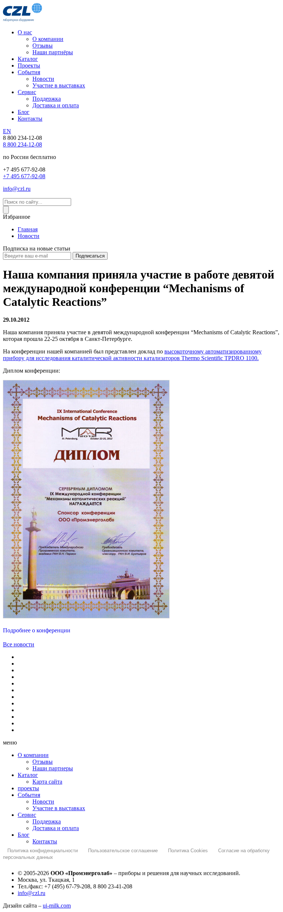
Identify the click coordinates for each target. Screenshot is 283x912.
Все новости (18, 644)
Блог (23, 112)
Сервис (27, 92)
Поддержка (46, 99)
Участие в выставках (58, 85)
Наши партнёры (52, 52)
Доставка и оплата (55, 105)
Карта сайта (47, 781)
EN (7, 131)
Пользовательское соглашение (123, 850)
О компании (47, 39)
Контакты (30, 118)
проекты (28, 788)
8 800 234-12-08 (22, 144)
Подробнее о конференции (36, 630)
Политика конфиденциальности (42, 850)
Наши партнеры (52, 768)
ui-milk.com (57, 905)
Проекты (29, 65)
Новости (43, 79)
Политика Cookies (188, 850)
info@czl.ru (17, 189)
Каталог (28, 59)
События (29, 72)
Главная (28, 229)
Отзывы (42, 45)
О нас (25, 32)
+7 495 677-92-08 (24, 176)
